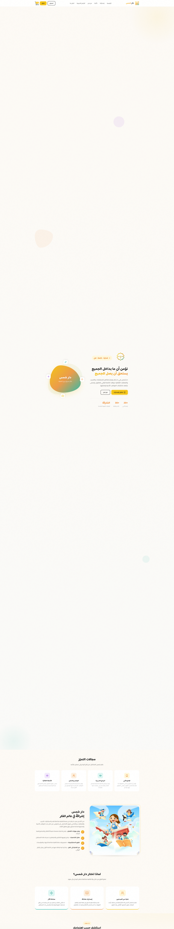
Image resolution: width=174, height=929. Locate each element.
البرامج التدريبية (81, 3)
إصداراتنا (102, 3)
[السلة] (37, 3)
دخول (43, 3)
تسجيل (51, 3)
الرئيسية (109, 3)
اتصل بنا (72, 3)
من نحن (90, 3)
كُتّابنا (95, 3)
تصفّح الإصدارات (118, 392)
